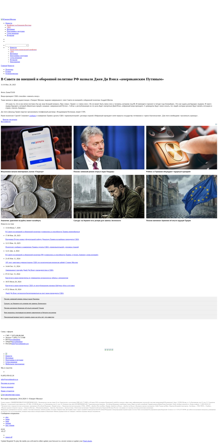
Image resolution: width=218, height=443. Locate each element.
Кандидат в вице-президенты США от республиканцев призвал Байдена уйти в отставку (40, 286)
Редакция (10, 35)
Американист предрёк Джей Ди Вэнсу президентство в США (29, 270)
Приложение (15, 62)
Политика (9, 69)
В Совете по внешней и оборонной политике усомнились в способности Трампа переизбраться (42, 232)
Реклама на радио (8, 383)
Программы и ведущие (16, 31)
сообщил (32, 116)
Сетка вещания (13, 33)
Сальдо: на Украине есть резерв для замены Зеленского (25, 303)
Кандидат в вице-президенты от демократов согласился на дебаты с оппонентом (36, 278)
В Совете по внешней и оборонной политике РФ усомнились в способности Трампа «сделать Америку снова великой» (51, 255)
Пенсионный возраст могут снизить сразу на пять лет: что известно (29, 317)
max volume (9, 425)
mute (7, 421)
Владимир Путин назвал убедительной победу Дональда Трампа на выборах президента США (42, 239)
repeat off (8, 437)
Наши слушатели (7, 391)
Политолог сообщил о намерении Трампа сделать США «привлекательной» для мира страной (42, 247)
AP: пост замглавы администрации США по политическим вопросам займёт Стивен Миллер (41, 262)
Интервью (11, 29)
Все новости (6, 122)
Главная (4, 66)
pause (7, 419)
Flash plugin (87, 441)
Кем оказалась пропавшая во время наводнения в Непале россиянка (30, 312)
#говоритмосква (11, 74)
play (7, 417)
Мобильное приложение (14, 364)
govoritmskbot (15, 340)
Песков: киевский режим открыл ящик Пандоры (21, 299)
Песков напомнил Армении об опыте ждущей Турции (24, 308)
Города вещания (7, 387)
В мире (8, 71)
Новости (8, 23)
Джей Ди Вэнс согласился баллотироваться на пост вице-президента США (34, 293)
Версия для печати (10, 119)
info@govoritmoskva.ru (20, 344)
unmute (8, 423)
